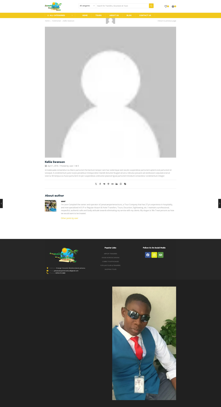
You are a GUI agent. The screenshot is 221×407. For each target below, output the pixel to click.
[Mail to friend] (112, 184)
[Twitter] (96, 184)
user (71, 166)
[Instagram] (154, 255)
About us (114, 15)
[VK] (104, 184)
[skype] (124, 184)
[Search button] (151, 5)
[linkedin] (117, 184)
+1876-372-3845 (60, 273)
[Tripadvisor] (160, 255)
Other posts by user (69, 218)
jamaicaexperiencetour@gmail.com (66, 271)
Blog (129, 15)
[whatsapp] (121, 184)
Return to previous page (167, 21)
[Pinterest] (108, 184)
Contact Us (145, 15)
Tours (98, 15)
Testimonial (56, 21)
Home (85, 15)
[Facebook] (100, 184)
